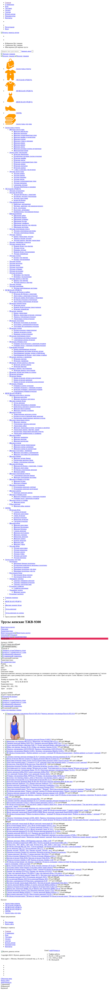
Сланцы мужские (20, 512)
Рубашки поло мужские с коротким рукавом (30, 343)
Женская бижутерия (21, 150)
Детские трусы (19, 248)
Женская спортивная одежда (19, 473)
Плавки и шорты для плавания (20, 368)
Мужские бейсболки (21, 154)
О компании (9, 4)
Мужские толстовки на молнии (25, 322)
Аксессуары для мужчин (18, 152)
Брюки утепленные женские (24, 462)
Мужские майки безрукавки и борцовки (28, 298)
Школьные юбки (20, 215)
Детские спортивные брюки (24, 233)
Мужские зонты (19, 160)
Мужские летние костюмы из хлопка (22, 372)
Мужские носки (19, 305)
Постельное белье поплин (23, 575)
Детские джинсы (15, 235)
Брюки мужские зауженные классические (29, 382)
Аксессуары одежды (23, 69)
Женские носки (19, 502)
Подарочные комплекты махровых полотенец (30, 565)
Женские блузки (19, 481)
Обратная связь (6, 978)
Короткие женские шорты (23, 493)
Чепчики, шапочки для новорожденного (28, 206)
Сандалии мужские (21, 521)
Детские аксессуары (16, 171)
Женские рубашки (20, 483)
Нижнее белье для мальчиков (24, 252)
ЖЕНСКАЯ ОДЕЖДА (24, 102)
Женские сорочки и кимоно (24, 410)
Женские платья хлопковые (24, 447)
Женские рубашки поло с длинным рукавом (30, 496)
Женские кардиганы (21, 441)
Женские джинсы (20, 422)
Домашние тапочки (16, 579)
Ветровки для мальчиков (23, 277)
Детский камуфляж (16, 286)
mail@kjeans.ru (54, 950)
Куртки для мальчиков (22, 259)
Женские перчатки (20, 133)
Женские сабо (19, 542)
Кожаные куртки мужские (23, 334)
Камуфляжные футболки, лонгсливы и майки (30, 355)
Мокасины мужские (21, 519)
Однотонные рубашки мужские (25, 391)
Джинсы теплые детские (23, 238)
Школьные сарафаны (21, 223)
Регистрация (9, 27)
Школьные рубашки (21, 219)
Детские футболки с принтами (25, 194)
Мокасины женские (21, 537)
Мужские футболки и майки (19, 292)
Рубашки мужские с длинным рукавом (28, 387)
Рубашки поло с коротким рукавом (26, 498)
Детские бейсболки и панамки (25, 187)
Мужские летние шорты (22, 365)
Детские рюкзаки (20, 177)
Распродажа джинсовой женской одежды (29, 431)
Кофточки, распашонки (22, 204)
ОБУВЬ (19, 113)
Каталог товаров (9, 54)
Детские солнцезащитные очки (25, 181)
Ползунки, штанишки (21, 210)
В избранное (16, 654)
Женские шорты (15, 491)
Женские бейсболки (21, 131)
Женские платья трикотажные (24, 445)
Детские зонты (19, 179)
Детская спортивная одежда (19, 229)
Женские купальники (17, 485)
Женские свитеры (20, 439)
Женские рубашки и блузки (19, 479)
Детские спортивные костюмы (25, 231)
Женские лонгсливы (21, 468)
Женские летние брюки (22, 458)
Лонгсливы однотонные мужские (26, 301)
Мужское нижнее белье (17, 303)
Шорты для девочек (21, 280)
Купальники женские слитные (25, 487)
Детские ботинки (20, 558)
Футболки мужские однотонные (25, 300)
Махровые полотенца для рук (24, 571)
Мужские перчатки (21, 166)
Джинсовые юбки (20, 426)
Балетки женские (20, 540)
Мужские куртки (15, 328)
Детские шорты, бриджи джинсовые (27, 240)
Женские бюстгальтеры (22, 408)
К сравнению (17, 656)
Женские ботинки (20, 529)
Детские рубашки (15, 269)
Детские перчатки (20, 183)
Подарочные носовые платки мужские (28, 156)
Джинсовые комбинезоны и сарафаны (27, 433)
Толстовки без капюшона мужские (26, 326)
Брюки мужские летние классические (27, 378)
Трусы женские (19, 403)
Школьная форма (15, 214)
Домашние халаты (16, 590)
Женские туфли (19, 544)
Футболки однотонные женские (25, 470)
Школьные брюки (20, 217)
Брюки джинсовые (20, 313)
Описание (4, 635)
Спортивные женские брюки (24, 475)
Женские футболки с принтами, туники (28, 466)
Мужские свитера (20, 359)
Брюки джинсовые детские (23, 236)
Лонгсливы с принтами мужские (26, 296)
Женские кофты (15, 435)
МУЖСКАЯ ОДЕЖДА (24, 91)
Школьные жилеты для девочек (25, 225)
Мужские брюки (15, 376)
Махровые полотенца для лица (25, 569)
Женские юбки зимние (22, 506)
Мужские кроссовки (21, 514)
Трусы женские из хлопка (14, 613)
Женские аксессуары (16, 129)
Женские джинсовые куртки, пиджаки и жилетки (32, 428)
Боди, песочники (20, 208)
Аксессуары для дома (24, 124)
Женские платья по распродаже (25, 449)
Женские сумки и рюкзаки (23, 141)
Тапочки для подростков (23, 584)
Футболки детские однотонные (25, 196)
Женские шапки (19, 145)
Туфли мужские (19, 516)
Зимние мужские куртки (23, 332)
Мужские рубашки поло (18, 342)
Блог (7, 6)
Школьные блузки (20, 221)
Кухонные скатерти (16, 594)
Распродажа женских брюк (23, 460)
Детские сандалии (20, 556)
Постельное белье (15, 573)
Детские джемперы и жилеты (20, 242)
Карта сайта (9, 924)
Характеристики (7, 637)
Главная (8, 3)
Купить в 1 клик (20, 652)
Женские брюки (15, 456)
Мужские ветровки (16, 374)
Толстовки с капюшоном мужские (26, 324)
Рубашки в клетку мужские (24, 386)
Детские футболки (16, 192)
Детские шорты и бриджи (18, 278)
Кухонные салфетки (16, 586)
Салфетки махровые (21, 588)
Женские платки (20, 139)
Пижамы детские (20, 250)
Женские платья (15, 443)
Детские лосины (15, 284)
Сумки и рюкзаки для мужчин (25, 170)
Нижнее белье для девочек (23, 246)
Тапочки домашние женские (24, 580)
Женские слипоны (20, 535)
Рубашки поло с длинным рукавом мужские (30, 345)
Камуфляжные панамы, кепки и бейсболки (29, 353)
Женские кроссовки (21, 525)
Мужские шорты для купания (24, 370)
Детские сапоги (19, 552)
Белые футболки (20, 200)
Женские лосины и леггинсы (24, 399)
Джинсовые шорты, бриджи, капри (26, 429)
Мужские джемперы (21, 361)
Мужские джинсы (15, 311)
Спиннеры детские (20, 185)
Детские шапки (19, 175)
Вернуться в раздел (8, 633)
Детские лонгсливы (21, 198)
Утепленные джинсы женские (25, 424)
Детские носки (14, 265)
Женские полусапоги (21, 533)
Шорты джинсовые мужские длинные (27, 315)
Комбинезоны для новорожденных (26, 212)
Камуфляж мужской (16, 347)
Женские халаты (20, 592)
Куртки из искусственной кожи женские (28, 416)
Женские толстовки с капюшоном (26, 452)
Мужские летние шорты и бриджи (21, 363)
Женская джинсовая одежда (19, 420)
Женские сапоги (19, 538)
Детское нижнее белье (17, 244)
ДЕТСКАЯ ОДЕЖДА (24, 80)
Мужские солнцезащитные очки (25, 162)
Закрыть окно (26, 51)
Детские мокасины (20, 550)
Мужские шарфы (20, 158)
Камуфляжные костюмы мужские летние (28, 351)
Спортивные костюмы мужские (25, 338)
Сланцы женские (20, 531)
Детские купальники (16, 191)
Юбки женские (14, 504)
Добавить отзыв (20, 650)
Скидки (8, 12)
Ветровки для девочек (22, 275)
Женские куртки (15, 412)
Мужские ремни (19, 164)
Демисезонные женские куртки (25, 414)
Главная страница (11, 597)
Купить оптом (10, 14)
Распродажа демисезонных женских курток (29, 418)
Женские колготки (20, 397)
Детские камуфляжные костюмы (25, 288)
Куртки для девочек (21, 257)
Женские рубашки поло (18, 494)
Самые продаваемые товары (11, 710)
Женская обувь (14, 523)
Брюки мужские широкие (23, 380)
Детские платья (15, 261)
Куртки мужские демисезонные (25, 330)
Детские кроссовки (21, 548)
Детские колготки (15, 263)
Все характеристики (8, 662)
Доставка (8, 8)
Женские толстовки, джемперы (20, 451)
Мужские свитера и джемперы (20, 357)
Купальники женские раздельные (26, 489)
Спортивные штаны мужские (24, 340)
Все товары (9, 922)
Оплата (7, 10)
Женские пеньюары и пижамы (25, 405)
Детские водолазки (16, 271)
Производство (10, 16)
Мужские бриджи (20, 366)
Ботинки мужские (20, 517)
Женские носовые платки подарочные (27, 149)
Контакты (8, 18)
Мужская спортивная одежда (19, 336)
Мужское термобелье (21, 309)
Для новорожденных (16, 202)
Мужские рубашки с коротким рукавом (28, 389)
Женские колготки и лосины (19, 395)
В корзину (13, 646)
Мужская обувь (14, 510)
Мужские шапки (20, 168)
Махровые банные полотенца (24, 563)
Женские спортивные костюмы (25, 477)
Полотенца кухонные (21, 567)
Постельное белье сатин (22, 577)
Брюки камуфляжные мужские (25, 349)
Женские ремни (19, 143)
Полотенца (13, 561)
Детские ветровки (15, 273)
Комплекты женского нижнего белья (27, 407)
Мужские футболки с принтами (25, 294)
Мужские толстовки (16, 321)
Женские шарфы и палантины (24, 137)
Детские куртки (15, 256)
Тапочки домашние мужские (24, 582)
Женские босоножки (21, 527)
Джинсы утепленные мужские (25, 317)
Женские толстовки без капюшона (26, 454)
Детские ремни (19, 173)
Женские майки (19, 472)
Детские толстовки (16, 267)
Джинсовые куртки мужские (24, 319)
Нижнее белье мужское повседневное (27, 307)
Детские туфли (19, 554)
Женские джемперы (21, 437)
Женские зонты (19, 147)
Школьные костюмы (21, 227)
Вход (7, 29)
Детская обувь (14, 546)
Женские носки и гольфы (18, 500)
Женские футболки (16, 464)
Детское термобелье (21, 254)
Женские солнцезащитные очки (25, 135)
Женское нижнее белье (17, 401)
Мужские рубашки (16, 384)
